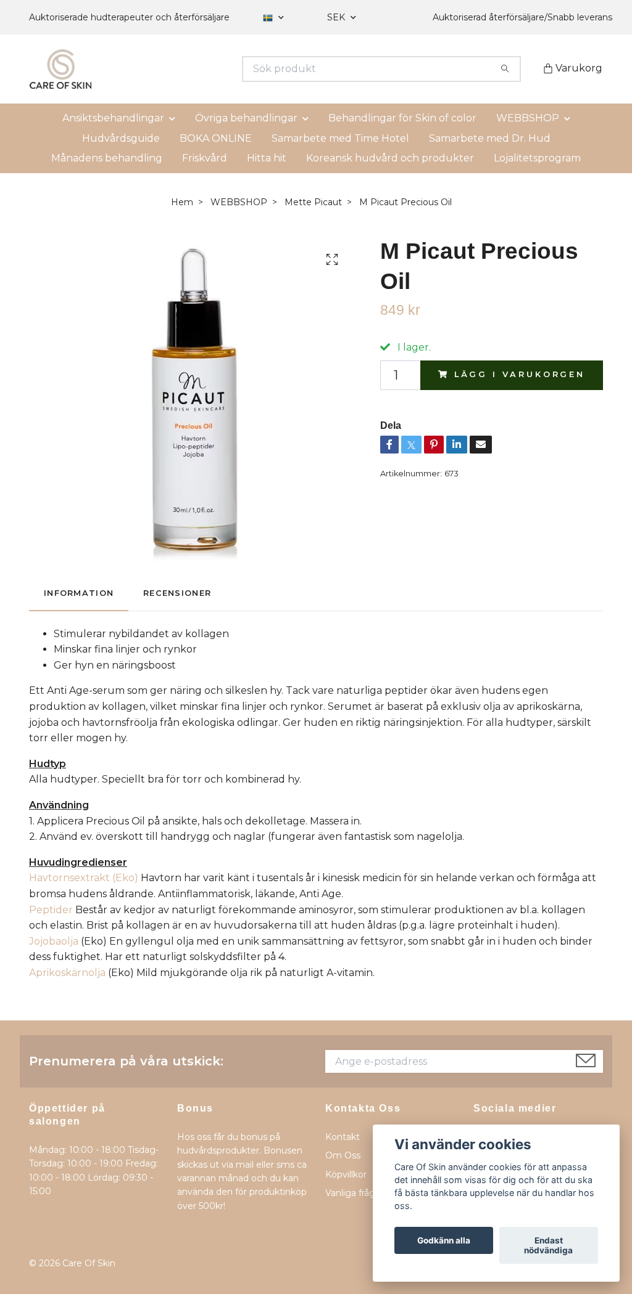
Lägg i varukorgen (519, 374)
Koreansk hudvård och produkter (390, 158)
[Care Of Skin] (173, 69)
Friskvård (204, 158)
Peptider (51, 910)
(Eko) (83, 878)
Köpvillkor (346, 1174)
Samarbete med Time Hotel (340, 138)
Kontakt (342, 1136)
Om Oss (342, 1155)
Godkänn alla (443, 1240)
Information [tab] (79, 593)
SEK (337, 17)
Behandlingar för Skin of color (402, 118)
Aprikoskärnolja (67, 973)
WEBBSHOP (527, 118)
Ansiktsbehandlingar (113, 118)
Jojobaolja (53, 941)
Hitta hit (266, 158)
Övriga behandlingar (246, 118)
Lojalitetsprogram (537, 158)
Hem (182, 202)
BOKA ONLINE (216, 138)
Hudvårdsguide (121, 138)
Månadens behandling (106, 158)
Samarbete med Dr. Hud (490, 138)
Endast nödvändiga (548, 1245)
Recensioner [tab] (177, 593)
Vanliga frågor (354, 1192)
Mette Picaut (313, 202)
